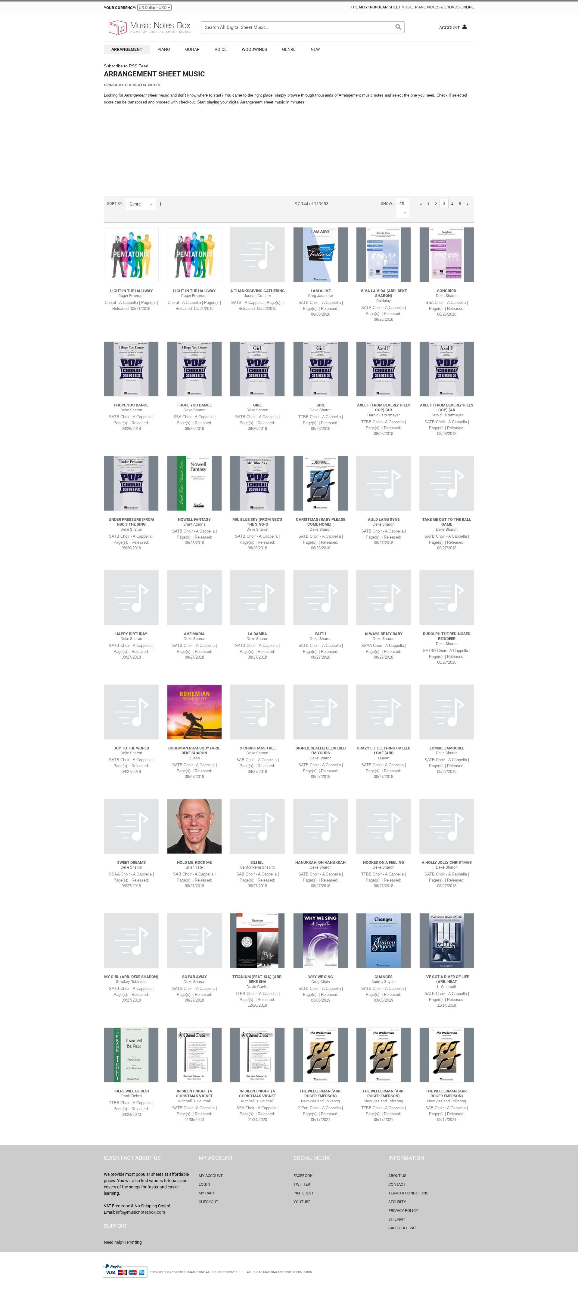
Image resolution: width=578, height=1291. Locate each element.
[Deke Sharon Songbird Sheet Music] (447, 254)
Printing (134, 1242)
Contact (397, 1184)
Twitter (302, 1184)
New (315, 49)
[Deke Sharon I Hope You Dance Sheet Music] (131, 369)
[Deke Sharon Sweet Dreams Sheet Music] (131, 826)
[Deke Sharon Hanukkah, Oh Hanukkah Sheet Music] (321, 826)
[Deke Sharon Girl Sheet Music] (257, 369)
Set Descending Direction (161, 203)
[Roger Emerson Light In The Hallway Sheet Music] (131, 254)
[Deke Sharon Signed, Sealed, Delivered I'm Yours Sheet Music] (321, 712)
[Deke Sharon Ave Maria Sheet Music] (194, 597)
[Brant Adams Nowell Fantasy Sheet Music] (194, 483)
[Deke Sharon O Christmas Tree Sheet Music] (257, 712)
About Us (397, 1175)
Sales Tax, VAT (402, 1228)
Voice (221, 49)
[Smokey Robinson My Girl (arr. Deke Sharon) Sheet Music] (131, 940)
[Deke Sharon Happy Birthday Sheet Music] (131, 597)
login (204, 1184)
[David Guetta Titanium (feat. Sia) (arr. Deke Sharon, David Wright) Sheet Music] (257, 940)
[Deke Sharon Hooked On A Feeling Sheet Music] (383, 826)
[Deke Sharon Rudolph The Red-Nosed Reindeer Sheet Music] (447, 597)
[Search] (399, 27)
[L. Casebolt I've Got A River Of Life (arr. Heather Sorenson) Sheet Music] (447, 940)
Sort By (114, 203)
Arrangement (126, 49)
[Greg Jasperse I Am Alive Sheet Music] (321, 254)
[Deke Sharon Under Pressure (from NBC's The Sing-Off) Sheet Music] (131, 483)
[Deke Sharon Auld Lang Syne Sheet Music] (383, 483)
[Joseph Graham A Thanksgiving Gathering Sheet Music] (257, 254)
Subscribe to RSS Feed (126, 65)
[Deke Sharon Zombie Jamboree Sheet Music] (447, 712)
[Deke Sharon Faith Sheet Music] (321, 597)
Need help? (114, 1242)
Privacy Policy (403, 1210)
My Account (211, 1175)
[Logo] (149, 28)
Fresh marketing (191, 1272)
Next (467, 203)
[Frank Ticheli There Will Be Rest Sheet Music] (131, 1055)
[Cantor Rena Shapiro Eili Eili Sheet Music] (257, 826)
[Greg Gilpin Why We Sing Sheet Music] (321, 940)
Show (386, 203)
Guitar (192, 49)
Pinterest (304, 1193)
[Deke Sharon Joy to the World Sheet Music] (131, 712)
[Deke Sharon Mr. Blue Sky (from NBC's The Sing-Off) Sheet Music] (257, 483)
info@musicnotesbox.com (140, 1212)
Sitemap (396, 1219)
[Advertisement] (289, 151)
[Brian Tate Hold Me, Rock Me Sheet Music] (194, 826)
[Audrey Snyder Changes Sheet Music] (383, 940)
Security (397, 1202)
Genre (289, 49)
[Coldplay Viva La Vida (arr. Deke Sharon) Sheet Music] (383, 254)
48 (401, 203)
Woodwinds (254, 49)
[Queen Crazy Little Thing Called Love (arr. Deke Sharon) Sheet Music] (383, 712)
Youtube (302, 1202)
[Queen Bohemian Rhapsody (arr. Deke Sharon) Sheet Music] (194, 712)
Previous (420, 203)
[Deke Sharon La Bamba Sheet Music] (257, 597)
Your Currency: (120, 7)
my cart (207, 1193)
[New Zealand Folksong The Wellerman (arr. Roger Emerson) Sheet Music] (321, 1055)
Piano (163, 49)
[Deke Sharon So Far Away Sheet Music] (194, 940)
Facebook (303, 1175)
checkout (208, 1202)
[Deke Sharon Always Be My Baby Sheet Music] (383, 597)
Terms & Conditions (408, 1193)
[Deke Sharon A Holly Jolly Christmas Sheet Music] (447, 826)
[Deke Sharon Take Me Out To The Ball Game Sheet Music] (447, 483)
